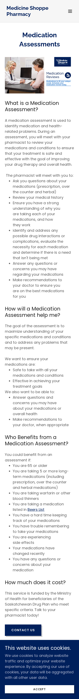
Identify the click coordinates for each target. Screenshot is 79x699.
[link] (29, 14)
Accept (39, 689)
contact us (23, 630)
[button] (70, 11)
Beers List (36, 509)
